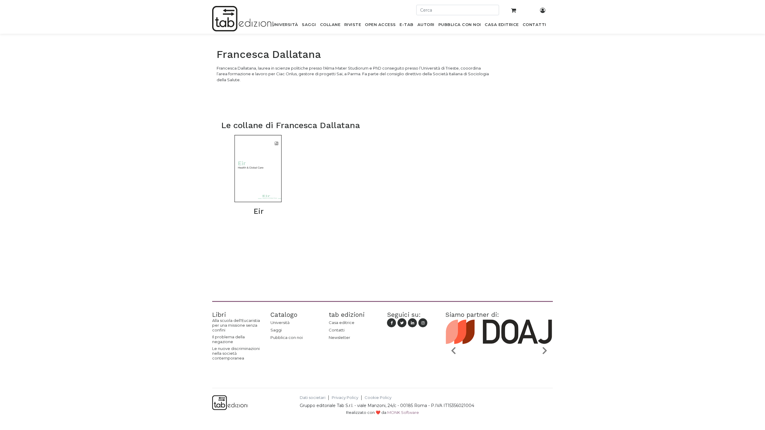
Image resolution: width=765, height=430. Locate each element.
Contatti (337, 330)
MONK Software (403, 412)
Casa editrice (341, 322)
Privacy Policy (345, 397)
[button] (453, 350)
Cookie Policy (378, 397)
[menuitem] (285, 25)
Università (280, 322)
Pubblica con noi (286, 337)
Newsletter (339, 337)
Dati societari (312, 397)
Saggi (276, 330)
